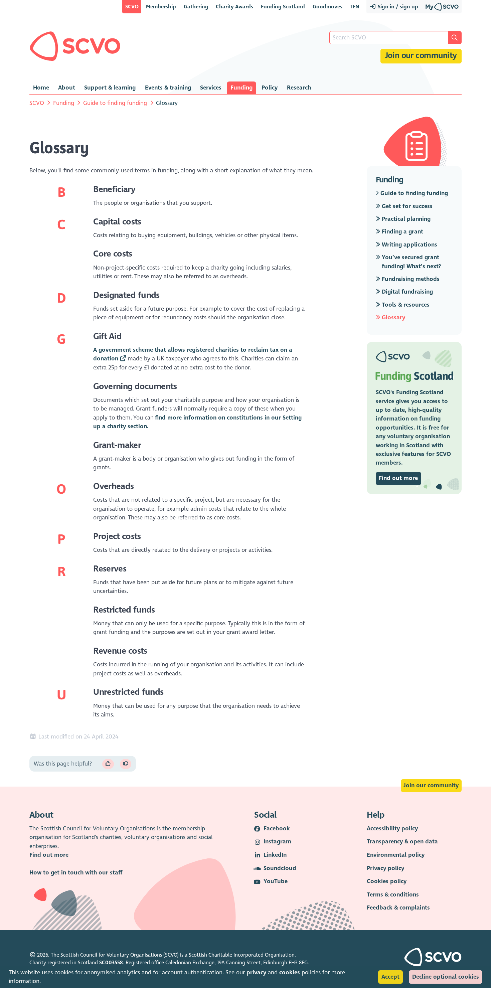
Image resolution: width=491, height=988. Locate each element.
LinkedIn (275, 854)
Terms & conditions (393, 894)
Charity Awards (234, 6)
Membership (161, 6)
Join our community (421, 55)
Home (41, 87)
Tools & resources (405, 304)
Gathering (196, 6)
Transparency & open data (402, 841)
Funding (241, 87)
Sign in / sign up (397, 6)
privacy (256, 972)
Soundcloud (280, 868)
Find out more (398, 478)
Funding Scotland (283, 6)
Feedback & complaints (398, 907)
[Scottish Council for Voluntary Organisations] (75, 46)
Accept (390, 976)
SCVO (132, 6)
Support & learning (110, 87)
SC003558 (111, 963)
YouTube (276, 881)
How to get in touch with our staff (75, 872)
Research (299, 87)
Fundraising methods (410, 279)
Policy (270, 87)
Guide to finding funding (115, 103)
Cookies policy (386, 881)
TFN (354, 6)
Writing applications (408, 244)
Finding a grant (401, 231)
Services (210, 87)
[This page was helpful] (108, 764)
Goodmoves (327, 6)
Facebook (277, 828)
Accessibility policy (392, 828)
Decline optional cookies (445, 976)
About (66, 87)
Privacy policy (385, 868)
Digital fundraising (406, 292)
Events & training (168, 87)
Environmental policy (396, 854)
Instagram (277, 841)
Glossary (392, 317)
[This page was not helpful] (125, 764)
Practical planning (405, 218)
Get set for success (406, 206)
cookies (289, 972)
